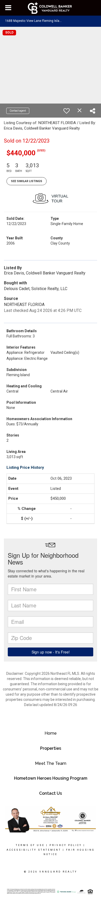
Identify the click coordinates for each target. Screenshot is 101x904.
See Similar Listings (26, 181)
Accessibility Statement (33, 850)
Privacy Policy (65, 845)
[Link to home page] (50, 8)
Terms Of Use (30, 845)
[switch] (66, 111)
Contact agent (18, 110)
